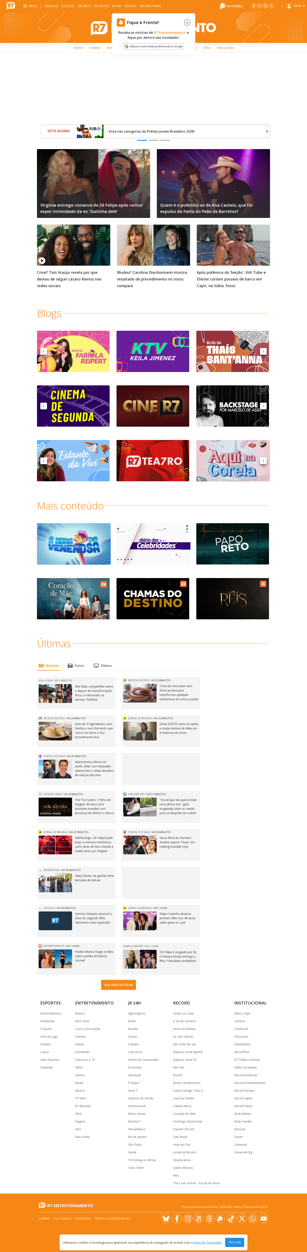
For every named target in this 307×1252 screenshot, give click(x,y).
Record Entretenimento (250, 1083)
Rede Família (243, 1121)
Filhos (79, 1067)
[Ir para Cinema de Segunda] (73, 406)
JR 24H (116, 6)
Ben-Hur (178, 1067)
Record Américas (245, 1075)
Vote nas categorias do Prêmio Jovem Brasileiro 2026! (151, 131)
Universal (240, 1144)
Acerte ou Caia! (183, 1013)
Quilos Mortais (183, 1168)
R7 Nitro (80, 1098)
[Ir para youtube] (263, 1218)
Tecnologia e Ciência (142, 1160)
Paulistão (46, 1067)
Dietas (79, 1044)
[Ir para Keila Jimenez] (153, 351)
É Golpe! (133, 1083)
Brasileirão (47, 1021)
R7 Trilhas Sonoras (247, 1060)
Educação (134, 1075)
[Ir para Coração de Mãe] (73, 598)
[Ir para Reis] (232, 598)
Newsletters (242, 1044)
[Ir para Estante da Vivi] (73, 460)
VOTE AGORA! (58, 131)
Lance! (44, 1052)
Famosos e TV (85, 1060)
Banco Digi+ (242, 1013)
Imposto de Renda (140, 1098)
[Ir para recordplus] (220, 1218)
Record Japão (243, 1098)
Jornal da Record (184, 1152)
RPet (78, 1114)
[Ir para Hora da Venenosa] (74, 543)
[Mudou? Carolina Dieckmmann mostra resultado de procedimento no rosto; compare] (153, 245)
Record (130, 6)
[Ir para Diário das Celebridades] (153, 543)
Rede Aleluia (242, 1114)
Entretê (84, 6)
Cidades (133, 1044)
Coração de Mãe (184, 1114)
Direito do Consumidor (143, 1060)
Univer (238, 1137)
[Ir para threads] (209, 1218)
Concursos (135, 1052)
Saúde (132, 1152)
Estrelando (82, 1052)
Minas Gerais (137, 1114)
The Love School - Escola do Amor (196, 1183)
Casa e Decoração (87, 1029)
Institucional (250, 1003)
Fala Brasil (180, 1137)
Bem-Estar (82, 1021)
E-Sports (46, 1029)
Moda (79, 1083)
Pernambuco (136, 1129)
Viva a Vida (82, 1137)
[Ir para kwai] (198, 1218)
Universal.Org (243, 1152)
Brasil (132, 1021)
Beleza (79, 1013)
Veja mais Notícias (118, 985)
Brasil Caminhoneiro (186, 1083)
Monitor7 (134, 1121)
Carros (132, 1036)
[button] (43, 351)
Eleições (68, 6)
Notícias (52, 665)
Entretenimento (94, 1003)
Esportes (101, 6)
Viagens (80, 1121)
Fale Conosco (62, 1218)
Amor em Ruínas (184, 1029)
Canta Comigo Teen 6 (188, 1090)
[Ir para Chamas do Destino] (153, 598)
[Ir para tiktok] (231, 1218)
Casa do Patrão (183, 1098)
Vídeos (106, 665)
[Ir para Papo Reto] (232, 543)
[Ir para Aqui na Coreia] (233, 460)
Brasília (51, 6)
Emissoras (241, 1036)
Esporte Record (183, 1129)
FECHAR (234, 1242)
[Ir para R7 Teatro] (153, 460)
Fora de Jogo (49, 1036)
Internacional (137, 1106)
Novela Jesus (182, 1160)
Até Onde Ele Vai (184, 1044)
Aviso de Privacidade (207, 1242)
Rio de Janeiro (137, 1137)
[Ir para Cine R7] (153, 406)
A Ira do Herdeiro (184, 1021)
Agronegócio (136, 1013)
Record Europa (244, 1090)
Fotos (79, 665)
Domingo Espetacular (187, 1121)
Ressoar (239, 1129)
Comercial (241, 1029)
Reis (176, 1175)
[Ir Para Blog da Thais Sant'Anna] (232, 351)
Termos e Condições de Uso (112, 1218)
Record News (150, 6)
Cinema (80, 1036)
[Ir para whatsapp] (253, 1218)
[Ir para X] (259, 5)
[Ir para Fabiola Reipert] (73, 351)
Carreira (239, 1021)
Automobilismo (50, 1013)
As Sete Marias (183, 1036)
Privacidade (83, 1218)
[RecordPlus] (231, 5)
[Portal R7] (11, 5)
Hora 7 (132, 1090)
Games (80, 1075)
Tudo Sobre (136, 1168)
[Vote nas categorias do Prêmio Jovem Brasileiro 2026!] (90, 131)
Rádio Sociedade (245, 1067)
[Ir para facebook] (253, 5)
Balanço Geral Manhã (187, 1052)
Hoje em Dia (181, 1144)
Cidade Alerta (182, 1106)
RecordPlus (242, 1052)
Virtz (78, 1129)
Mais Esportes (50, 1060)
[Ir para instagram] (265, 5)
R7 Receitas (83, 1106)
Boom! (177, 1075)
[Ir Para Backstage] (232, 406)
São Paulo (135, 1144)
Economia (135, 1067)
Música (80, 1090)
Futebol (45, 1044)
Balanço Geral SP (185, 1060)
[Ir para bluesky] (166, 1218)
